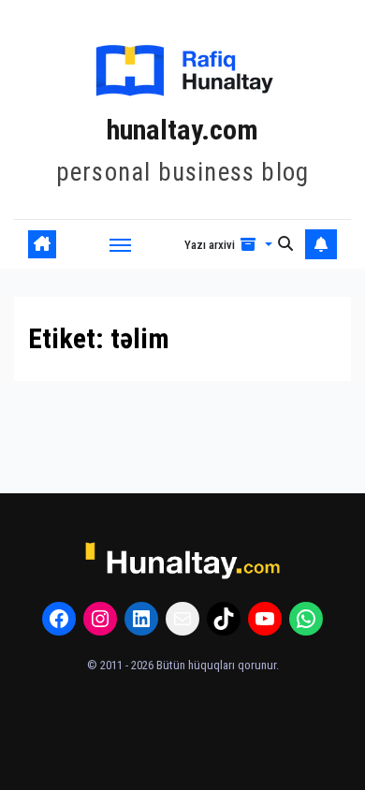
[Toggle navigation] (120, 244)
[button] (228, 244)
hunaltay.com (182, 129)
